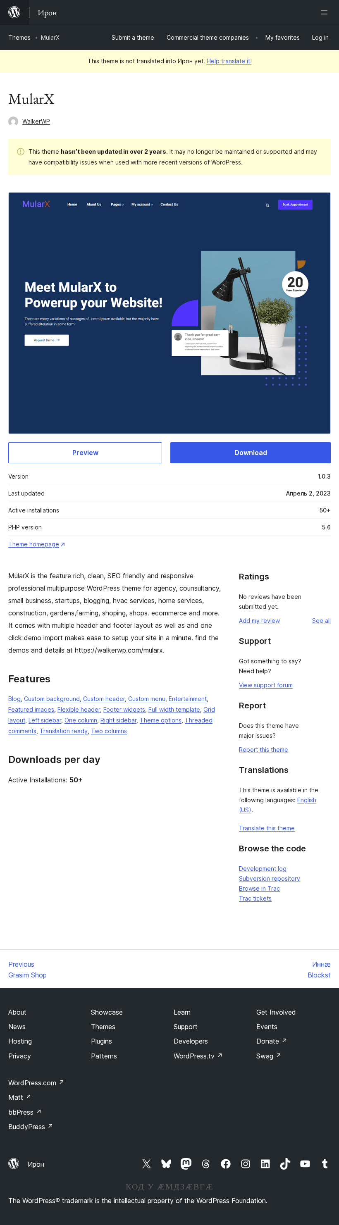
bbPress (25, 1112)
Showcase (107, 1012)
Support (186, 1026)
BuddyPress (30, 1127)
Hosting (20, 1041)
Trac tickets (255, 898)
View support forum (266, 685)
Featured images (31, 709)
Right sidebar (118, 720)
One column (80, 720)
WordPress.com (36, 1083)
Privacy (19, 1056)
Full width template (174, 709)
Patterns (104, 1056)
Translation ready (64, 730)
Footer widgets (124, 709)
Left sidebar (45, 720)
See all (321, 620)
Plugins (101, 1041)
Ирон (36, 1164)
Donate (271, 1041)
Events (266, 1026)
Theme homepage (33, 544)
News (17, 1026)
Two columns (109, 730)
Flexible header (78, 709)
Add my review (259, 620)
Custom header (104, 698)
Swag (269, 1056)
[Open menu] (326, 12)
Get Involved (276, 1012)
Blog (14, 698)
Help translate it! (229, 60)
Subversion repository (269, 878)
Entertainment (188, 698)
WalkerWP (36, 121)
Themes (19, 37)
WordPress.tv (198, 1056)
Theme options (160, 720)
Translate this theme (267, 828)
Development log (262, 868)
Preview (85, 452)
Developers (191, 1041)
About (17, 1012)
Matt (19, 1097)
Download (250, 452)
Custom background (52, 698)
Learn (182, 1012)
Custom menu (146, 698)
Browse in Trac (259, 888)
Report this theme (263, 749)
